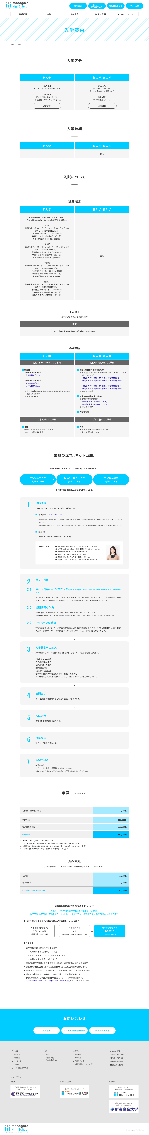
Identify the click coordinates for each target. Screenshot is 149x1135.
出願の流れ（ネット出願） (84, 1064)
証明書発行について (117, 1054)
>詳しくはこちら (55, 514)
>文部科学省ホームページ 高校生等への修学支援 (47, 980)
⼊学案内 (76, 1051)
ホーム (12, 44)
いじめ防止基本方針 (21, 1068)
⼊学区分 (78, 1054)
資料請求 (78, 6)
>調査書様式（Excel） (33, 375)
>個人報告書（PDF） (32, 383)
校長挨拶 (17, 1054)
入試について (79, 1061)
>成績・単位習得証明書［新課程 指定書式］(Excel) (102, 380)
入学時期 (78, 1058)
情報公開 (17, 1064)
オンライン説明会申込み (97, 6)
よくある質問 (115, 1051)
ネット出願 (134, 6)
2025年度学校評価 (116, 1065)
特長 (46, 1051)
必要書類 (47, 106)
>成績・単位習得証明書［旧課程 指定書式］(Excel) (102, 388)
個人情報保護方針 (116, 1061)
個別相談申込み (115, 6)
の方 (38, 479)
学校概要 (15, 1051)
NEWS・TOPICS (116, 1058)
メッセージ (18, 1061)
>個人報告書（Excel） (33, 386)
